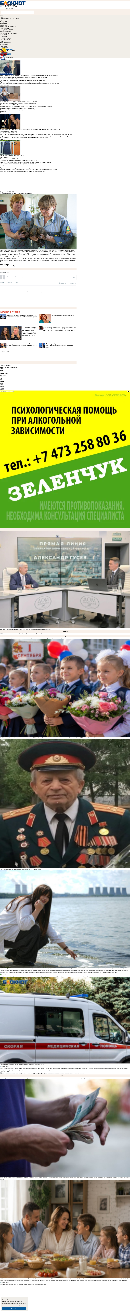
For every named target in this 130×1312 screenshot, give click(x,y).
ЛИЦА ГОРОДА (4, 28)
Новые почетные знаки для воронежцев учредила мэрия (84, 1078)
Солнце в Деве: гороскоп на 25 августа (12, 1078)
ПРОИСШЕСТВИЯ (5, 38)
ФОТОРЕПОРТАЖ (5, 43)
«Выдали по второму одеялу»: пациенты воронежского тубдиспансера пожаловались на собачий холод (30, 83)
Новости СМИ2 (4, 351)
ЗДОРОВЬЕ (3, 23)
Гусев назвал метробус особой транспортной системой (21, 972)
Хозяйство (3, 111)
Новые (2, 282)
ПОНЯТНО (14, 1308)
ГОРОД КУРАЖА (5, 22)
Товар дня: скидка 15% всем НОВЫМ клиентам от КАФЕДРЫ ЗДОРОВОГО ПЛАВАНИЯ (25, 162)
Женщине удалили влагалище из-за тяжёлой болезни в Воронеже (66, 968)
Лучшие (9, 282)
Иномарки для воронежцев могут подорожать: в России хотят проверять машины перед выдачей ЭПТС (26, 1177)
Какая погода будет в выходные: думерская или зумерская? (17, 110)
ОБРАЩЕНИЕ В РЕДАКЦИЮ (8, 33)
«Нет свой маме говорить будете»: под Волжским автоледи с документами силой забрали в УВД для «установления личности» (32, 1068)
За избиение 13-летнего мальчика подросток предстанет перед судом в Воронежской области (58, 737)
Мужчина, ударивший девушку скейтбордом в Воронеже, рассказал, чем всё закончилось (56, 1278)
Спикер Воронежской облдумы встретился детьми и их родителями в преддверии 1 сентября (101, 1278)
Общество (3, 192)
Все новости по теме (6, 78)
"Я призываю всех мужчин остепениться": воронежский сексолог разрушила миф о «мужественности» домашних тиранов (35, 136)
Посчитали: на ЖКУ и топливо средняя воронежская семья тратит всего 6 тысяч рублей (73, 1177)
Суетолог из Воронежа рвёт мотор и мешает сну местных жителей (97, 737)
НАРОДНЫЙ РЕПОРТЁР (7, 30)
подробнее (14, 367)
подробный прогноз (5, 367)
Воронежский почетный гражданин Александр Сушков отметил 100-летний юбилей (22, 869)
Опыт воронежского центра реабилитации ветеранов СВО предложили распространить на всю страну (92, 1068)
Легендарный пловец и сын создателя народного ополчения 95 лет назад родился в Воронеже (45, 1078)
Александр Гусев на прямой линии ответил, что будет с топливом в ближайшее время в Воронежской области (25, 629)
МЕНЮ (2, 15)
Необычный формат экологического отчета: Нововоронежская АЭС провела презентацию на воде (25, 968)
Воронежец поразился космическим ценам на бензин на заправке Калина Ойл (22, 80)
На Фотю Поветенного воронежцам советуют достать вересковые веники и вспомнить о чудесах (61, 1073)
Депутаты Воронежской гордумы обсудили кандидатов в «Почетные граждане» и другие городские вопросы (65, 976)
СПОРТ (2, 41)
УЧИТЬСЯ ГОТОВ (10, 51)
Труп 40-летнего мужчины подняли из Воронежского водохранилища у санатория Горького (23, 1064)
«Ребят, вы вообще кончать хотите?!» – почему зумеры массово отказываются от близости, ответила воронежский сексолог (36, 134)
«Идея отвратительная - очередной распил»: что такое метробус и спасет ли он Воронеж (26, 106)
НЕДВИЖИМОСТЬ (5, 31)
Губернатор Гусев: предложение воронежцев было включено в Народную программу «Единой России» (103, 1280)
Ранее (16, 282)
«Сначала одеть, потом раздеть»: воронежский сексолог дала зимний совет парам (24, 137)
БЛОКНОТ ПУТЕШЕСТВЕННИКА (9, 18)
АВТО (1, 17)
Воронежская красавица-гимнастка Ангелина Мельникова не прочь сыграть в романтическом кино (94, 972)
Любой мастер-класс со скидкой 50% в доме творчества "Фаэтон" (19, 160)
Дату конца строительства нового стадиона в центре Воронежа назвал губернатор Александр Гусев (26, 970)
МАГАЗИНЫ (9, 57)
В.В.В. (2, 20)
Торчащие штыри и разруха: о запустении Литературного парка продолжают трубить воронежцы (28, 82)
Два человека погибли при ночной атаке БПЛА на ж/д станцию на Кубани (20, 1073)
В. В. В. (2, 165)
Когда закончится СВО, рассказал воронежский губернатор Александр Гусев (70, 970)
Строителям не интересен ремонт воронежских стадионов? (82, 638)
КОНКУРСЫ (3, 25)
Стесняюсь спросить (6, 113)
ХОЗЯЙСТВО (4, 44)
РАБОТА (10, 49)
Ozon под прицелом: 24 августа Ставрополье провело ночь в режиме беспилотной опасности (24, 1284)
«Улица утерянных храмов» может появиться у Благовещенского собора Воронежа (45, 638)
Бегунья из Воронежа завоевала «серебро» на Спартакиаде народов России (58, 1280)
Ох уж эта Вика (4, 85)
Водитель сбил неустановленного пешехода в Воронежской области (53, 972)
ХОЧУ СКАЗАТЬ (4, 46)
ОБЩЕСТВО (3, 35)
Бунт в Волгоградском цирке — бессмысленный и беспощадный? (18, 976)
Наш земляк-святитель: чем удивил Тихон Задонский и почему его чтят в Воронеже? (22, 633)
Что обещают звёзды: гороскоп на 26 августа (13, 638)
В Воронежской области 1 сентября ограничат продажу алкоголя (18, 737)
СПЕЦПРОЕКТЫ (5, 39)
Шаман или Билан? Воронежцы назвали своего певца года (17, 108)
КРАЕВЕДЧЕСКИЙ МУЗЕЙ (8, 27)
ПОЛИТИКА (3, 36)
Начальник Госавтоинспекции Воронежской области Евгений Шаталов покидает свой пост (105, 968)
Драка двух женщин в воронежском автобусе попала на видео (33, 1070)
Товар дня (3, 139)
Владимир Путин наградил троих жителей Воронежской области (18, 1278)
